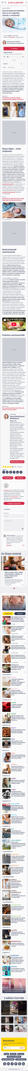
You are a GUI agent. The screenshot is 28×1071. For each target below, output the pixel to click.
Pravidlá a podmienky (14, 1056)
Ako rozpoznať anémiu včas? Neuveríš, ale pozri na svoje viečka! (13, 408)
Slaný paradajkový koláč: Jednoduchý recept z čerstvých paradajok (18, 731)
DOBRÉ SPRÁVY (15, 804)
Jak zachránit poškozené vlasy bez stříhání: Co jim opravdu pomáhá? (18, 756)
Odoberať (22, 1048)
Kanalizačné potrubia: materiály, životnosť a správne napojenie (17, 908)
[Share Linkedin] (17, 472)
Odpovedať (8, 545)
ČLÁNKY (13, 778)
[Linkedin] (23, 1063)
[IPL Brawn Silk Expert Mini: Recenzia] (21, 1028)
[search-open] (5, 2)
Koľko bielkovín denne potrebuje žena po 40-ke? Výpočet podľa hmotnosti (18, 647)
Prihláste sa (7, 490)
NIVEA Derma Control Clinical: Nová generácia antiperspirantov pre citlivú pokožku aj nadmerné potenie (18, 819)
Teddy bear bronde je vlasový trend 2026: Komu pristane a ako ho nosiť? (18, 638)
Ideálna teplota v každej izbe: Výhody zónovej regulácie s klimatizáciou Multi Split (18, 920)
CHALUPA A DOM (16, 905)
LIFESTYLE (14, 764)
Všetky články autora (17, 462)
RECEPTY (13, 728)
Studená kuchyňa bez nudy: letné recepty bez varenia (17, 945)
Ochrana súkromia (8, 1059)
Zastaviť (14, 60)
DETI (12, 829)
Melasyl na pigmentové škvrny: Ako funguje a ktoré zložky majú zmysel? (18, 629)
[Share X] (10, 472)
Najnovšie (20, 613)
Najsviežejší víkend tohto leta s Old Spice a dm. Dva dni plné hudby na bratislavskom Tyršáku (18, 619)
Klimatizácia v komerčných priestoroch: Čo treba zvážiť (18, 896)
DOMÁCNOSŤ (15, 854)
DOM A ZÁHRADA (16, 840)
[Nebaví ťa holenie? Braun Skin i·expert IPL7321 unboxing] (7, 1028)
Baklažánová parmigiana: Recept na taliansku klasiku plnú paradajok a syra (17, 667)
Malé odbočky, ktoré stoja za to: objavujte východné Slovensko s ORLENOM (17, 808)
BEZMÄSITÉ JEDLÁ (16, 941)
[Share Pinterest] (14, 472)
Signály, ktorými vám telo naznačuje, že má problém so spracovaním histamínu (18, 718)
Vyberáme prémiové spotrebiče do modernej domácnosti (18, 933)
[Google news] (19, 1063)
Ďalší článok (20, 478)
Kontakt (13, 1054)
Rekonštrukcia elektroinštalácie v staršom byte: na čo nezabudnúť (16, 885)
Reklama (20, 1054)
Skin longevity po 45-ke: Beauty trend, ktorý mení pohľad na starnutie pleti (18, 657)
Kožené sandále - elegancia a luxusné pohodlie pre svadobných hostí (18, 693)
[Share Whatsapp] (7, 472)
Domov (3, 8)
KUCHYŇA (14, 930)
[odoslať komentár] (22, 529)
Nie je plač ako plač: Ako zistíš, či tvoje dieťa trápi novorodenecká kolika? (13, 199)
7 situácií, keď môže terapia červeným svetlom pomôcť (16, 706)
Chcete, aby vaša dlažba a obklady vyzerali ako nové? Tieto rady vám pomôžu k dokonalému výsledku (18, 859)
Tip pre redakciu (20, 1059)
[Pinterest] (15, 1063)
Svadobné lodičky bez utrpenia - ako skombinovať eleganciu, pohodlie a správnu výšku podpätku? (18, 682)
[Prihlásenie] (2, 2)
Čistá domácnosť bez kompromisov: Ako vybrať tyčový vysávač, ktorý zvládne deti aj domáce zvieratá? (17, 960)
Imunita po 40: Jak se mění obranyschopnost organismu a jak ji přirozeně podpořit (17, 768)
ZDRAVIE (13, 702)
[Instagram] (4, 1063)
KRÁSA (13, 739)
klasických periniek (7, 184)
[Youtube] (8, 1063)
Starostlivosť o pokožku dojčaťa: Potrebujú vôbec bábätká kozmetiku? (13, 98)
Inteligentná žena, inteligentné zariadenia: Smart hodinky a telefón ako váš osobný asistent (18, 794)
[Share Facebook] (3, 472)
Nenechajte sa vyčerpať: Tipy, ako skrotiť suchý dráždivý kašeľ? (18, 782)
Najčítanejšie (8, 613)
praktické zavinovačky (8, 192)
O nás (6, 1054)
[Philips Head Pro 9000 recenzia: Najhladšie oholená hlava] (21, 1020)
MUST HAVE (14, 688)
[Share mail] (21, 472)
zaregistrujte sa (14, 496)
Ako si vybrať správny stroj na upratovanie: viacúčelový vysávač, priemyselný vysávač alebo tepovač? (17, 870)
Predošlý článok (8, 478)
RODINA (8, 8)
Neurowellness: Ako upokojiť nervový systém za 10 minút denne (18, 742)
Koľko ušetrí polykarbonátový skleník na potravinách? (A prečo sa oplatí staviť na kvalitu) (18, 845)
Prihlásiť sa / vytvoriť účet (14, 503)
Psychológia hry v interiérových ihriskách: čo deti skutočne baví (18, 832)
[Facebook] (12, 1063)
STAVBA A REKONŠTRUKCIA (16, 880)
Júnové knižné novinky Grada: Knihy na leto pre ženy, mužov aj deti (18, 970)
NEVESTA (13, 677)
